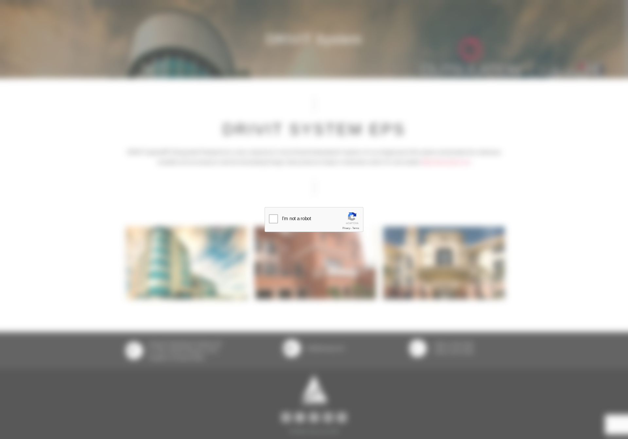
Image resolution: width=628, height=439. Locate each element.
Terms (355, 228)
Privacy (346, 228)
